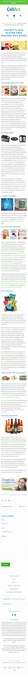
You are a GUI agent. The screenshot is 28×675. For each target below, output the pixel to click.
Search (14, 579)
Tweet (5, 500)
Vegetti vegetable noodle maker (17, 184)
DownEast (11, 452)
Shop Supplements (14, 589)
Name (2, 520)
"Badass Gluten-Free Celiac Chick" (15, 221)
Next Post (22, 506)
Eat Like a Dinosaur (15, 397)
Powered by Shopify (20, 662)
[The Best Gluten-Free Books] (14, 239)
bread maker (17, 172)
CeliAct (18, 661)
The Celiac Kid (4, 397)
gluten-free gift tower (7, 329)
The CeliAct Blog (11, 23)
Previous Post (7, 506)
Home (3, 23)
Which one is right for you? (14, 585)
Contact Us (14, 582)
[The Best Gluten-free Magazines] (14, 95)
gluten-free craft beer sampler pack (15, 443)
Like (2, 500)
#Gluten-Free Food (21, 494)
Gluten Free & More (6, 110)
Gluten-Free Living (14, 104)
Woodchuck (19, 450)
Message (3, 536)
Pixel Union (12, 662)
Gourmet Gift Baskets (7, 339)
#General (12, 494)
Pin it (8, 500)
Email (2, 528)
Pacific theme (5, 662)
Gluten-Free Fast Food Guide (14, 592)
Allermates (4, 400)
